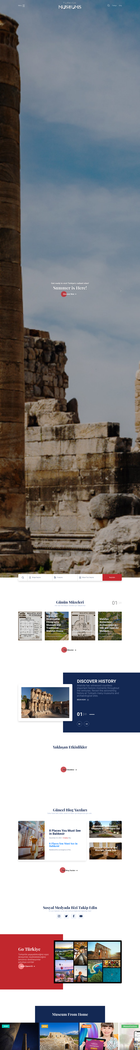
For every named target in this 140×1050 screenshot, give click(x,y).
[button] (61, 568)
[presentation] (19, 290)
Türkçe (114, 5)
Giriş (120, 5)
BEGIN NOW (81, 700)
